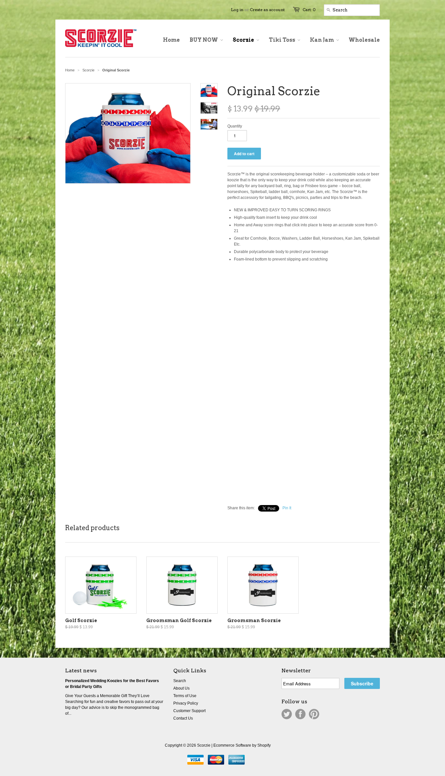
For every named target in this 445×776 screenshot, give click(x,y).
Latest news (81, 670)
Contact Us (183, 718)
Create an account (267, 9)
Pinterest (314, 714)
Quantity (234, 126)
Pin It (286, 508)
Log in (237, 9)
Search (179, 681)
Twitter (286, 714)
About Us (181, 688)
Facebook (300, 714)
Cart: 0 (309, 9)
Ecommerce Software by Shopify (242, 745)
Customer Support (189, 711)
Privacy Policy (185, 703)
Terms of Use (184, 696)
